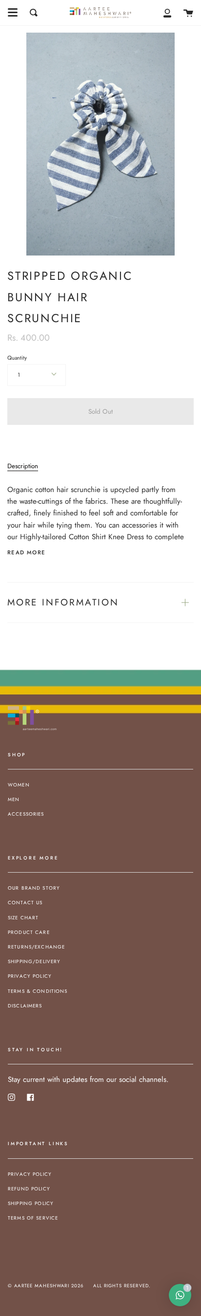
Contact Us (25, 902)
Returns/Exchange (36, 946)
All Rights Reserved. (122, 1285)
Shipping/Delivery (34, 961)
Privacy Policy (30, 976)
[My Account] (167, 12)
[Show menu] (12, 12)
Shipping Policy (31, 1203)
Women (19, 784)
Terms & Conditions (38, 991)
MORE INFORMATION (63, 602)
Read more (26, 552)
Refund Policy (29, 1188)
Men (14, 799)
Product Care (29, 932)
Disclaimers (25, 1005)
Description (22, 466)
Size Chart (23, 917)
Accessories (26, 814)
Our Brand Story (34, 888)
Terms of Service (33, 1218)
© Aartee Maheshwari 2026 (45, 1285)
